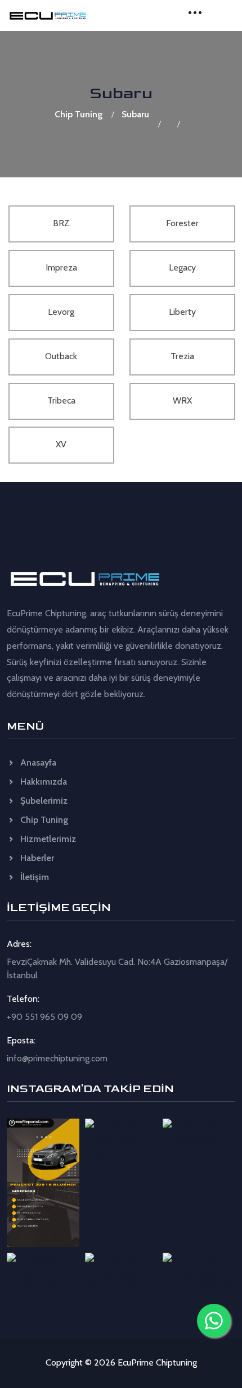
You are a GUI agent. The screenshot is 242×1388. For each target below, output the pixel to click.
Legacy (182, 267)
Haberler (36, 858)
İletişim (33, 877)
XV (61, 444)
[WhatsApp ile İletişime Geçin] (214, 1320)
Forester (182, 223)
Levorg (61, 311)
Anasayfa (37, 762)
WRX (182, 400)
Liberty (182, 311)
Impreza (61, 267)
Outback (61, 356)
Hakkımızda (42, 781)
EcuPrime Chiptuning (157, 1362)
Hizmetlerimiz (47, 838)
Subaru (135, 114)
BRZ (61, 223)
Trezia (182, 356)
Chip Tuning (78, 114)
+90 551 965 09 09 (44, 1016)
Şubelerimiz (43, 800)
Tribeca (61, 400)
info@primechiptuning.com (57, 1058)
